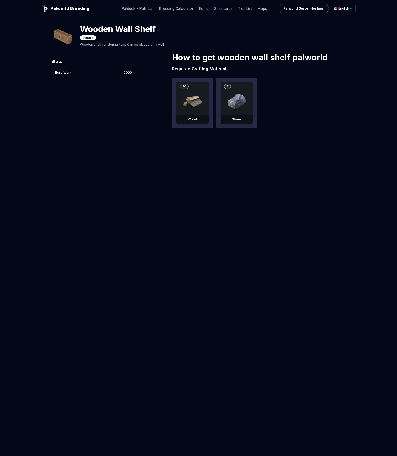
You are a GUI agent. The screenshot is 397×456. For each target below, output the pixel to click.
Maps (262, 8)
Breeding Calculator (176, 8)
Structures (223, 8)
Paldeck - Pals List (137, 8)
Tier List (245, 8)
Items (203, 8)
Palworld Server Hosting (303, 8)
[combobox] (343, 8)
